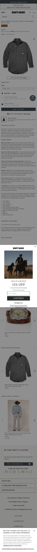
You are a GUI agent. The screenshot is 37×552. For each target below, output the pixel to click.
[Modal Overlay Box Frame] (18, 276)
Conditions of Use (8, 545)
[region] (18, 540)
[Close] (34, 531)
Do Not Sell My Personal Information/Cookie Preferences (18, 549)
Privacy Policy (18, 545)
